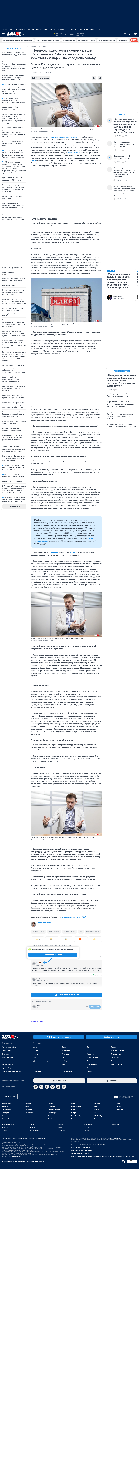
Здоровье (37, 1071)
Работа (89, 1061)
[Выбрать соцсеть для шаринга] (100, 78)
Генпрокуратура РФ (92, 931)
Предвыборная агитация (11, 1068)
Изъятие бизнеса (69, 931)
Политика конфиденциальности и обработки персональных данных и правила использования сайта (102, 1156)
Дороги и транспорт (41, 1061)
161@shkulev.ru (26, 1153)
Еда (34, 1064)
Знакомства (21, 29)
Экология (115, 1057)
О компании (7, 1054)
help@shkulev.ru (16, 1156)
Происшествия (92, 1057)
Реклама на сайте (9, 1047)
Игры (86, 29)
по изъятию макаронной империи (62, 137)
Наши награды (7, 1057)
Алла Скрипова (44, 923)
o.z (37, 962)
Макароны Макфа (38, 931)
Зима (64, 1047)
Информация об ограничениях (80, 1147)
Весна (35, 1054)
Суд (81, 931)
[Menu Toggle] (3, 34)
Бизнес (36, 1050)
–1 (99, 989)
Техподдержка (7, 1064)
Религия (90, 1068)
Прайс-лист (6, 1050)
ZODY (81, 29)
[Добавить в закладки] (94, 78)
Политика (90, 1054)
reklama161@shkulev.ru (114, 1138)
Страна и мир (116, 1054)
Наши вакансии (8, 1061)
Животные (37, 1068)
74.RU (33, 160)
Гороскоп (61, 29)
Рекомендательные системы (80, 1153)
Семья (89, 1071)
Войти (38, 1007)
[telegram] (35, 1087)
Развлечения (92, 1064)
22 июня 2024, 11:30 (37, 72)
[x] (58, 1087)
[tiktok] (64, 1087)
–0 (99, 974)
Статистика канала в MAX (12, 1071)
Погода (31, 29)
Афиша (52, 29)
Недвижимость (8, 29)
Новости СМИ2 (37, 1021)
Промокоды (95, 29)
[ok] (47, 1087)
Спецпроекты (116, 1064)
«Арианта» (53, 552)
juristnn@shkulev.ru (51, 1154)
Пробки (69, 34)
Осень (89, 1050)
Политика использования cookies (81, 1150)
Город (35, 1057)
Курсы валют (72, 29)
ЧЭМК (72, 552)
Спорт (113, 1047)
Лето (64, 1057)
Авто (35, 1047)
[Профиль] (135, 34)
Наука (64, 1064)
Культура (65, 1054)
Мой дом (65, 1061)
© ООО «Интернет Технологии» (37, 1161)
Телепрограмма (42, 29)
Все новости (14, 48)
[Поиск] (125, 34)
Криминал (66, 1050)
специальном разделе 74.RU (74, 917)
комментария (42, 78)
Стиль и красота (117, 1050)
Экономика (115, 1061)
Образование (67, 1071)
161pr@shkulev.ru (100, 1144)
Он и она (90, 1047)
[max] (52, 1087)
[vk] (41, 1087)
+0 (93, 974)
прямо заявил (74, 152)
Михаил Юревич (54, 931)
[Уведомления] (130, 34)
